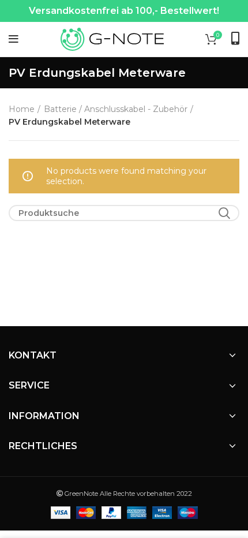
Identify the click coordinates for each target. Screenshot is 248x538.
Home (22, 109)
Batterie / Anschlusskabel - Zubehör (115, 109)
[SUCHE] (223, 213)
